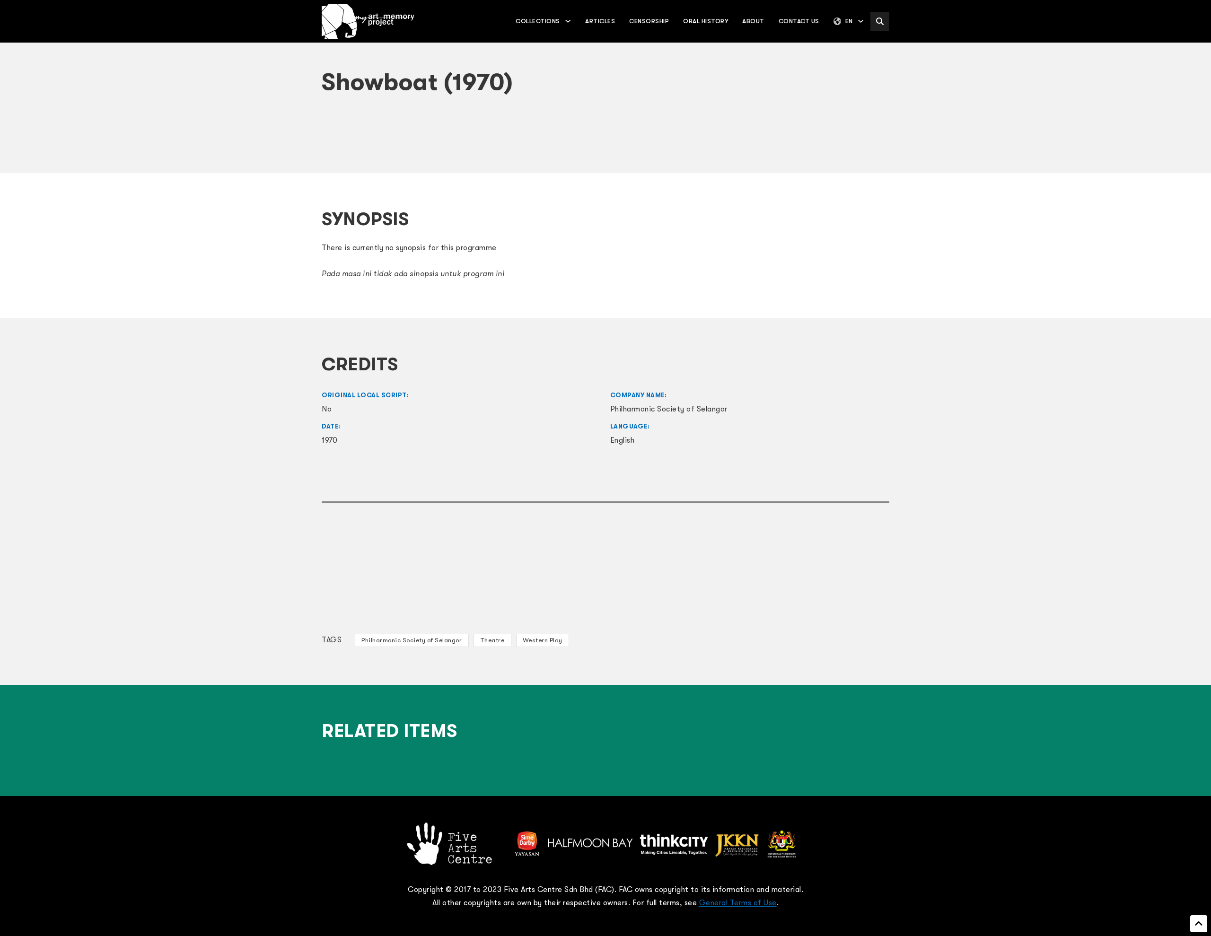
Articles (600, 21)
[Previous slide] (333, 146)
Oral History (705, 21)
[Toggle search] (879, 21)
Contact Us (799, 21)
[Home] (368, 21)
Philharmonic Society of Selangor (411, 640)
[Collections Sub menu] (568, 21)
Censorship (649, 21)
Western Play (542, 640)
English (622, 440)
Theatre (492, 640)
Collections (538, 21)
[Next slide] (877, 146)
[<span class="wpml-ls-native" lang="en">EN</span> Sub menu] (861, 21)
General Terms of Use (738, 903)
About (753, 21)
